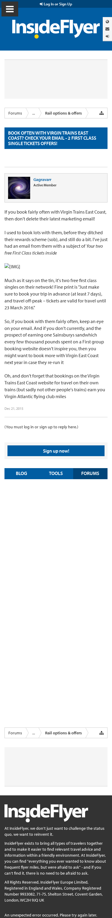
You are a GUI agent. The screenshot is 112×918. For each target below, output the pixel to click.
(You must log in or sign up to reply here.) (41, 427)
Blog (21, 473)
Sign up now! (56, 451)
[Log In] (107, 36)
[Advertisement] (56, 541)
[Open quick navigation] (101, 113)
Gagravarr (42, 179)
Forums (90, 473)
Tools (56, 473)
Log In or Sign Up (57, 3)
